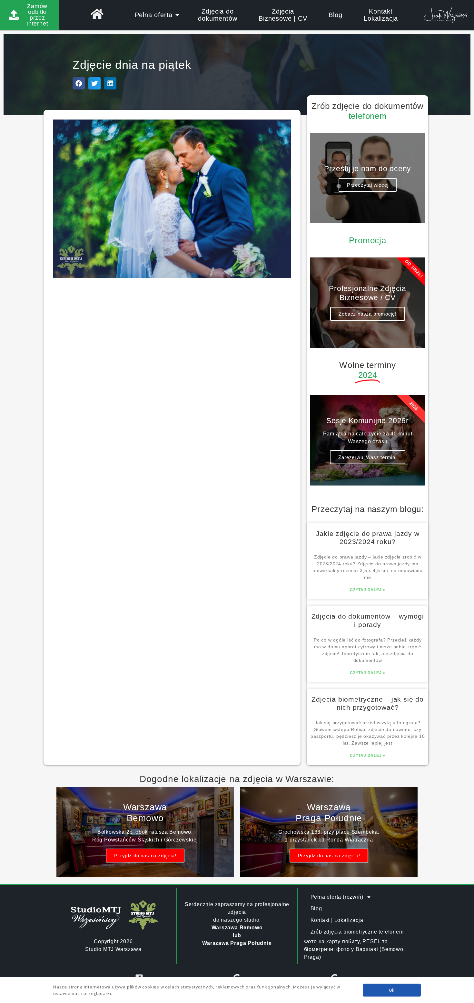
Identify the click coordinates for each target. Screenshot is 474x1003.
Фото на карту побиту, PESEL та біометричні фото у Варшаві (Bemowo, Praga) (354, 949)
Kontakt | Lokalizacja (337, 920)
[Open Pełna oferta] (177, 15)
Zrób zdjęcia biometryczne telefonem (357, 932)
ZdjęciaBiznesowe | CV (283, 15)
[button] (79, 83)
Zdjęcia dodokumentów (217, 15)
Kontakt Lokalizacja (381, 15)
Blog (335, 14)
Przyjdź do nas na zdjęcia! (145, 855)
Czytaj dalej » (367, 590)
